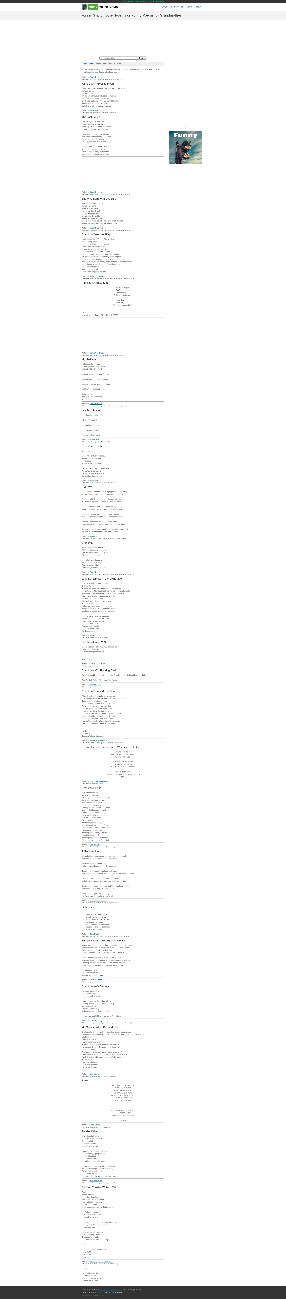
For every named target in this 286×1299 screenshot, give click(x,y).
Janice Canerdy (96, 635)
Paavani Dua (95, 845)
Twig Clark (94, 536)
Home (84, 64)
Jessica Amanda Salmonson (101, 1262)
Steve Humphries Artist (99, 781)
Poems (91, 64)
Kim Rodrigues (96, 1181)
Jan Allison (94, 1074)
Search (189, 7)
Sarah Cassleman (97, 353)
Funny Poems (166, 7)
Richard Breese (96, 404)
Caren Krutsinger (96, 77)
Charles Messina (96, 980)
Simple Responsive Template (96, 1295)
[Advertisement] (143, 37)
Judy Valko (94, 440)
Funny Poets (179, 7)
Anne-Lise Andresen (98, 901)
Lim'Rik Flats (95, 1125)
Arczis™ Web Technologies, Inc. (110, 1290)
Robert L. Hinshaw (97, 664)
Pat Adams (94, 110)
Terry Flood (94, 934)
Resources (199, 7)
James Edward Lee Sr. (99, 276)
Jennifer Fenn (95, 685)
